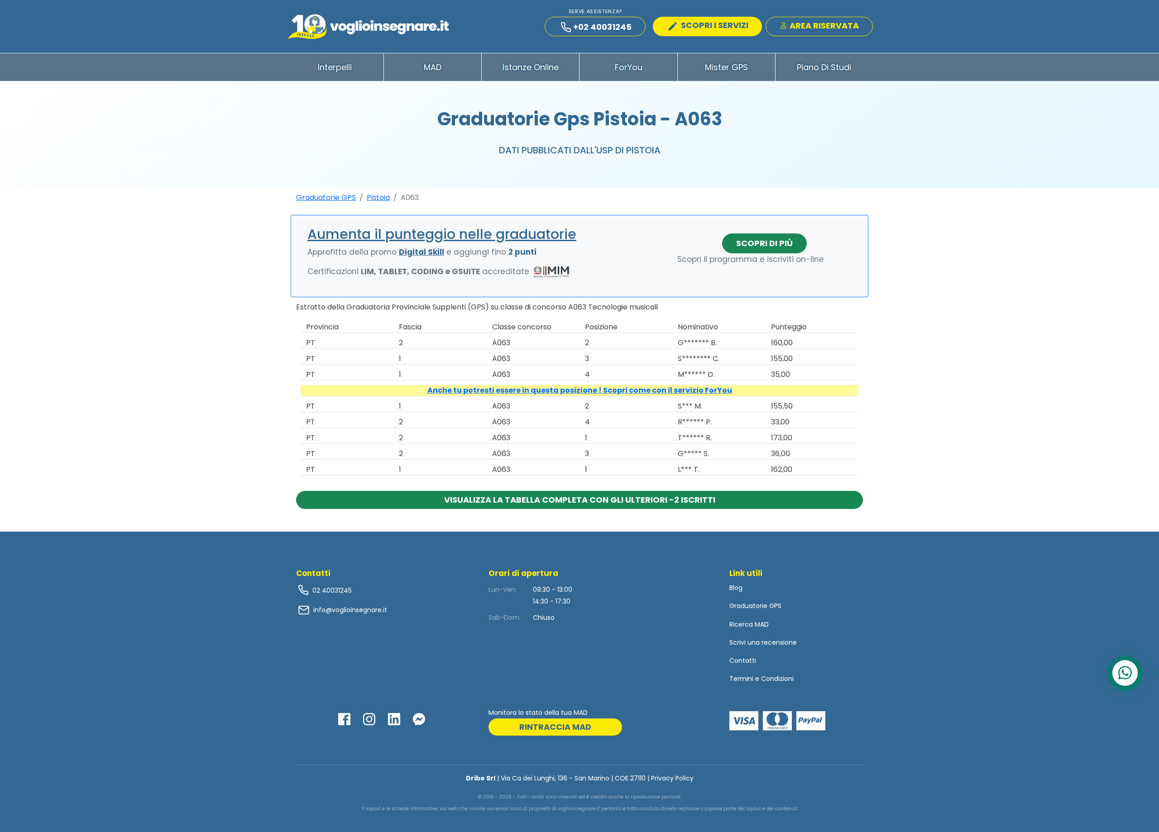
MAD (432, 67)
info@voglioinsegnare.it (350, 609)
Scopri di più (764, 243)
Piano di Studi (824, 67)
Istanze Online (531, 67)
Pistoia (378, 197)
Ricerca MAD (749, 624)
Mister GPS (726, 67)
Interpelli (335, 67)
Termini (741, 678)
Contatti (742, 660)
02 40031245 (331, 590)
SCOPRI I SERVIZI (713, 25)
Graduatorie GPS (326, 197)
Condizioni (777, 678)
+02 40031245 (602, 27)
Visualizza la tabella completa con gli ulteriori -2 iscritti (579, 499)
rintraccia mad (555, 726)
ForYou (628, 67)
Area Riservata (823, 25)
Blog (735, 587)
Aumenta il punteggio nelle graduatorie (441, 234)
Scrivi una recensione (763, 642)
